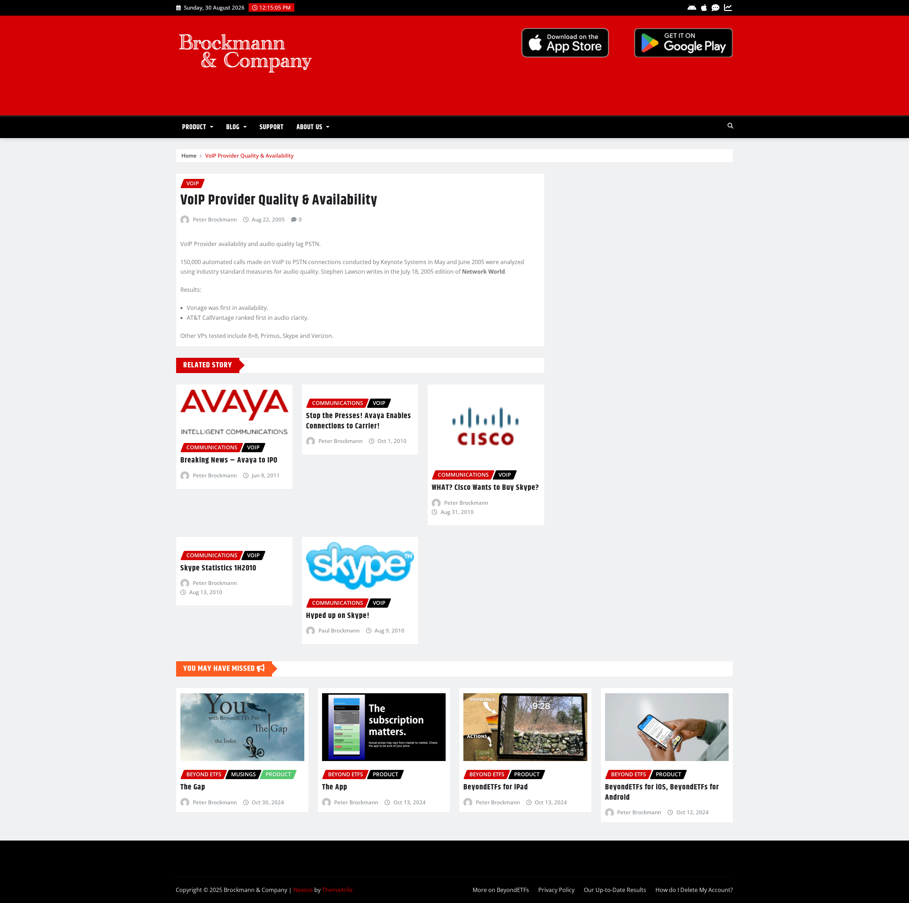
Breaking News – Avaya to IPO (229, 460)
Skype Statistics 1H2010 (218, 568)
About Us (310, 127)
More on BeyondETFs (501, 890)
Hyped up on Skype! (338, 616)
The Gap (192, 787)
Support (272, 127)
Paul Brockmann (339, 630)
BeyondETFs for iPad (495, 787)
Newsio (303, 890)
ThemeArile (337, 890)
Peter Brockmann (215, 219)
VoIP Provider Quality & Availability (249, 155)
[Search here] (730, 126)
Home (189, 155)
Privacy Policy (556, 890)
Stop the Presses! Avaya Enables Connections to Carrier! (358, 421)
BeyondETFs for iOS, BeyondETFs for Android (662, 792)
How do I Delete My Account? (694, 890)
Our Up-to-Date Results (615, 890)
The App (334, 787)
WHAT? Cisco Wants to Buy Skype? (485, 488)
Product (195, 127)
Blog (233, 127)
